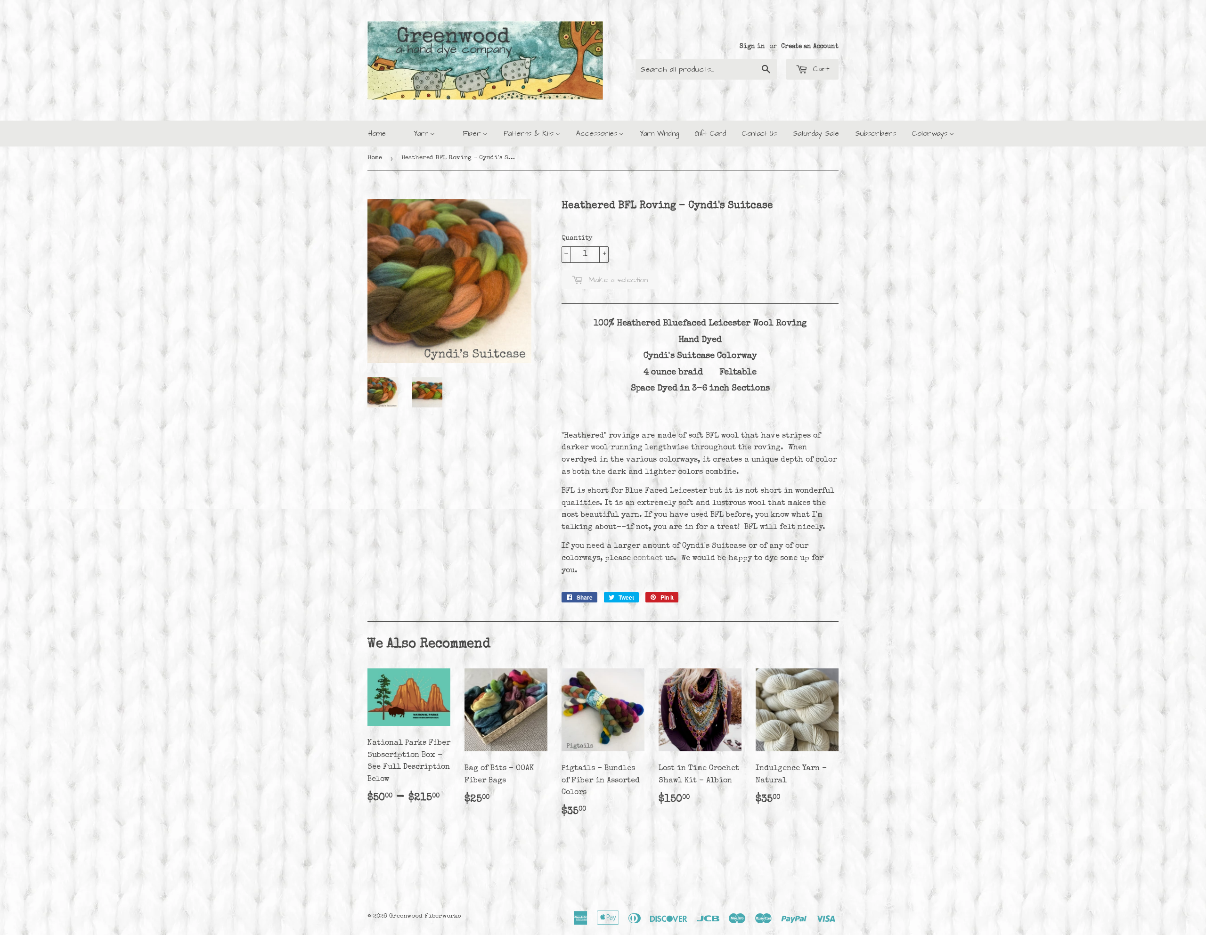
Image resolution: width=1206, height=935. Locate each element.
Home (374, 158)
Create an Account (810, 46)
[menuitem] (377, 133)
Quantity (577, 238)
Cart (819, 69)
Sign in (752, 46)
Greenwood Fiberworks (425, 916)
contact (648, 558)
